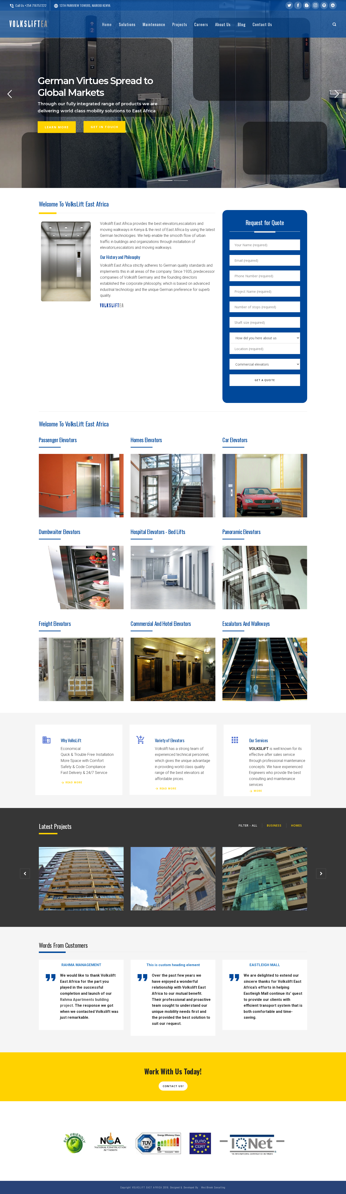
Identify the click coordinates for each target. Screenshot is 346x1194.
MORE (258, 790)
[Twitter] (289, 5)
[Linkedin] (324, 5)
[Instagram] (315, 5)
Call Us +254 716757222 (27, 5)
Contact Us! (173, 1086)
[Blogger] (306, 5)
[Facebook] (298, 5)
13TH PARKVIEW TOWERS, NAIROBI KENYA (82, 5)
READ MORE (73, 782)
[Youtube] (333, 5)
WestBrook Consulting (212, 1187)
